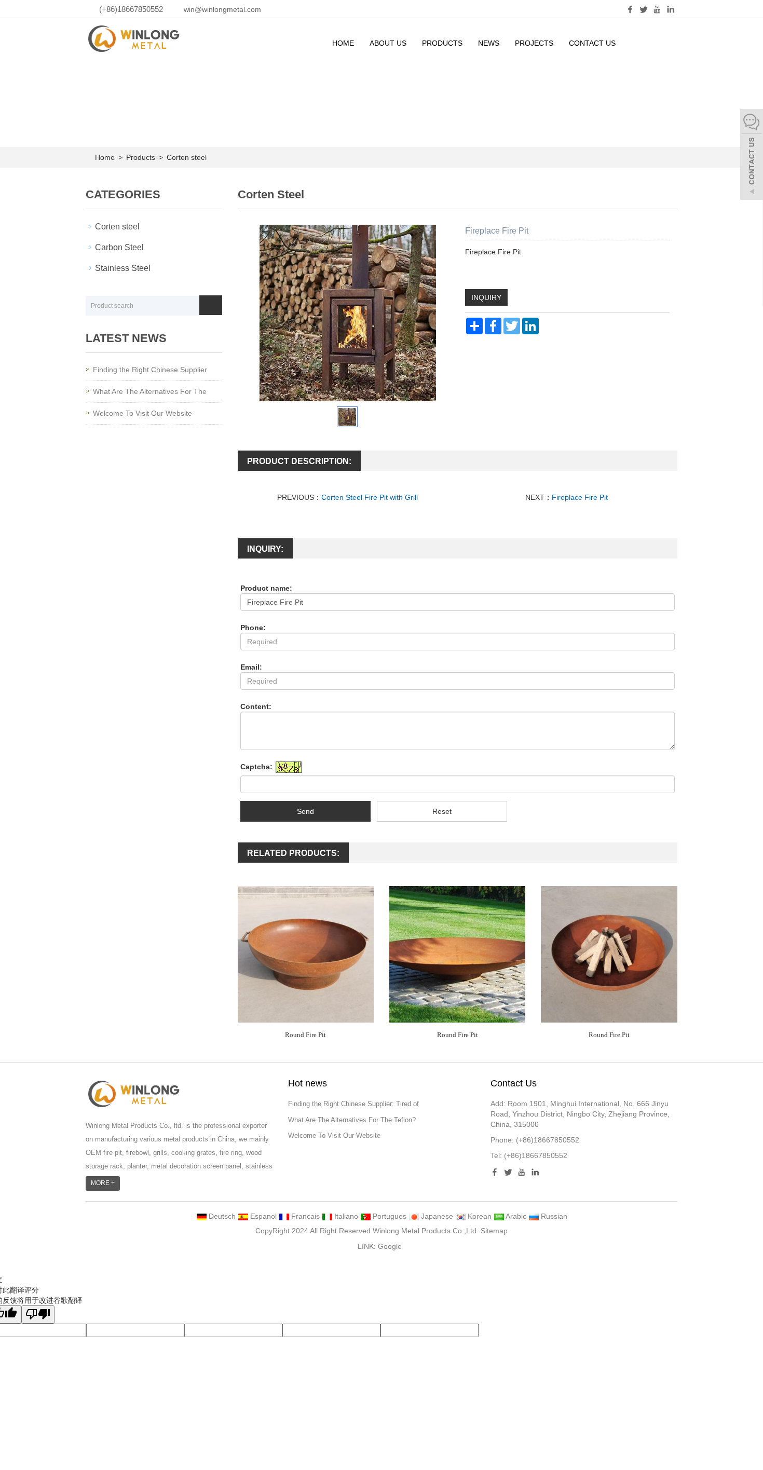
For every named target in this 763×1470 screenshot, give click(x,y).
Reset (442, 811)
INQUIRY (486, 297)
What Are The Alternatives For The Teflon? (352, 1120)
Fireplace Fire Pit (581, 497)
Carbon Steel (119, 247)
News (488, 43)
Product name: (266, 588)
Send (305, 811)
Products (442, 43)
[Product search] (210, 305)
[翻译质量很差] (38, 1314)
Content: (255, 706)
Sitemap (494, 1231)
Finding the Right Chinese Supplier (150, 369)
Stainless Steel (123, 268)
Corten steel (186, 157)
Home (343, 43)
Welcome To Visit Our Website (142, 413)
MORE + (103, 1183)
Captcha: (256, 767)
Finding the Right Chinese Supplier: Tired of (353, 1104)
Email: (251, 667)
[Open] (751, 155)
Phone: (253, 627)
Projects (534, 43)
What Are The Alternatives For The (150, 391)
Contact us (592, 43)
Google (390, 1246)
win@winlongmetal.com (222, 9)
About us (388, 43)
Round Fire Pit (305, 1035)
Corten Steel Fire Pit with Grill (369, 497)
